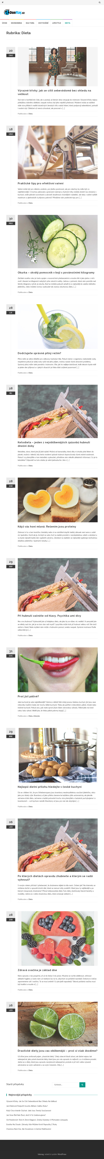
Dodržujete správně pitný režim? (39, 353)
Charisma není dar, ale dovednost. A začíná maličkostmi (28, 1129)
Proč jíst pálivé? (28, 696)
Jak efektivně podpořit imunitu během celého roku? (27, 1106)
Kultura (30, 23)
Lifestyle (56, 23)
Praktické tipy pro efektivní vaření (41, 183)
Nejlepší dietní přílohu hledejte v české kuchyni (50, 786)
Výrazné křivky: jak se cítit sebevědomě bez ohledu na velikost (31, 1101)
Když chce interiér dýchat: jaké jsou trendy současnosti (28, 1111)
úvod (4, 23)
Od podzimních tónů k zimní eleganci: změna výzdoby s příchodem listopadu (37, 1120)
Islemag (41, 1154)
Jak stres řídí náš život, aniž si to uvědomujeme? (26, 1115)
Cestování (43, 23)
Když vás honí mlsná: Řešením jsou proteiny (47, 526)
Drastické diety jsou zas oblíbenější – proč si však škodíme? (57, 1050)
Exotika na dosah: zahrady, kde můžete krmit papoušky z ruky (31, 1124)
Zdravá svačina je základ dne (37, 970)
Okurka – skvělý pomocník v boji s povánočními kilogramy (56, 272)
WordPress (62, 1154)
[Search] (82, 1084)
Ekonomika (16, 23)
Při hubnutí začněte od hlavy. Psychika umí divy (49, 615)
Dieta (67, 23)
